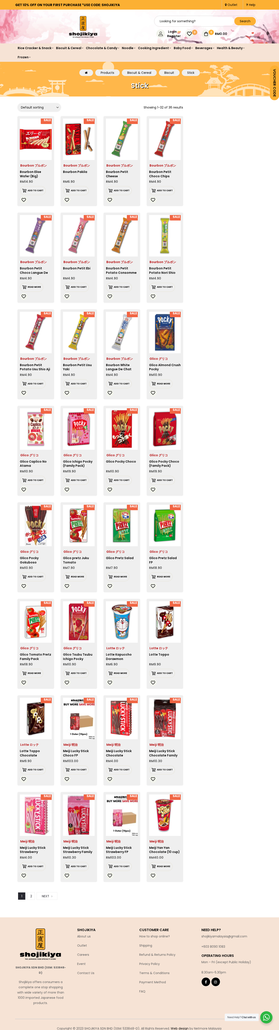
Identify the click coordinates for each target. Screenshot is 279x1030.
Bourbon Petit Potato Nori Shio (162, 270)
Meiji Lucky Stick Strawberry (33, 850)
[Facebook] (205, 981)
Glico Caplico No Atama (33, 463)
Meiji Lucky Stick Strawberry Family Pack (77, 852)
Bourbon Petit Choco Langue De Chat (34, 272)
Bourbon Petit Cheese (117, 174)
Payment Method (152, 982)
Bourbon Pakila (75, 172)
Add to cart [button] (35, 190)
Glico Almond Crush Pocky (165, 367)
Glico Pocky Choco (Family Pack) (164, 463)
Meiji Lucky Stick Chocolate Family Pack (163, 755)
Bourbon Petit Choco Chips (160, 174)
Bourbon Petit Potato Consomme (121, 270)
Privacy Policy (149, 964)
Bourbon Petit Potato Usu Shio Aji (35, 367)
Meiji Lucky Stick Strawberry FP (119, 850)
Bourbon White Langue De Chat (118, 367)
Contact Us (85, 973)
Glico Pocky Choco (121, 461)
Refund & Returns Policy (157, 954)
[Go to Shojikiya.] (86, 73)
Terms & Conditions (154, 973)
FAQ (142, 991)
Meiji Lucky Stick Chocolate (119, 753)
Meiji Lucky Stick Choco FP (76, 753)
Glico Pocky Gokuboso (29, 560)
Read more (34, 287)
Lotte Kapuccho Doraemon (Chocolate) (119, 658)
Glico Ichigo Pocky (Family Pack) (77, 463)
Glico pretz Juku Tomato (76, 560)
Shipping (145, 945)
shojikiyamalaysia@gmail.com (224, 936)
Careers (83, 954)
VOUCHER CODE (274, 83)
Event (81, 964)
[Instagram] (215, 981)
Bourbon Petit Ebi (76, 268)
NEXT (45, 896)
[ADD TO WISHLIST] (23, 199)
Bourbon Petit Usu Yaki (77, 367)
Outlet (82, 945)
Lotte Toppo (159, 654)
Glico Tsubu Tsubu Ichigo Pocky (77, 656)
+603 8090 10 (211, 946)
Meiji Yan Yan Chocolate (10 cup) (164, 850)
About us (84, 936)
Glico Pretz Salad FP (163, 560)
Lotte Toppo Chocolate (30, 753)
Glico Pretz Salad (120, 558)
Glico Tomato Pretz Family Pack (35, 656)
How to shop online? (154, 936)
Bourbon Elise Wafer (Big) (30, 174)
